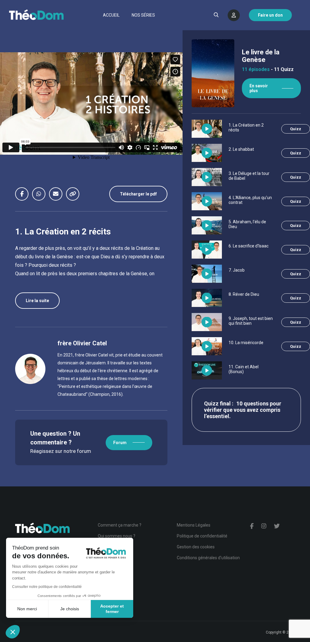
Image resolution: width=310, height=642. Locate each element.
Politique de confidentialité (202, 536)
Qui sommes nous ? (116, 536)
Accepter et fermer (112, 609)
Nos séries (143, 15)
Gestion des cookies (196, 546)
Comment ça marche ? (119, 525)
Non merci (27, 608)
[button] (12, 631)
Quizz (295, 129)
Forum (120, 442)
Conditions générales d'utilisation (208, 557)
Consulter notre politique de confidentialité (47, 587)
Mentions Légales (193, 525)
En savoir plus (258, 88)
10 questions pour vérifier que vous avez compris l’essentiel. (242, 409)
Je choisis (69, 608)
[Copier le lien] (74, 194)
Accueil (111, 15)
